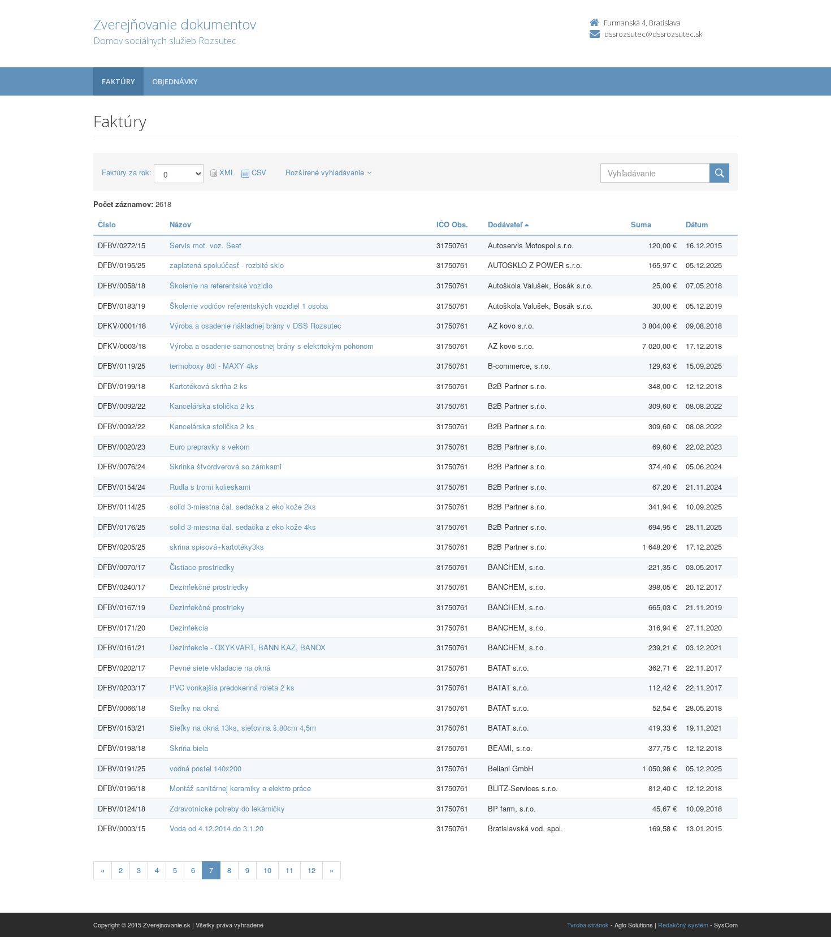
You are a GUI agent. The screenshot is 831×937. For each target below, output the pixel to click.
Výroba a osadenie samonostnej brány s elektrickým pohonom (272, 345)
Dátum (697, 224)
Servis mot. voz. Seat (205, 245)
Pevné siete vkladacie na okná (220, 667)
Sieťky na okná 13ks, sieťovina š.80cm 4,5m (243, 727)
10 (267, 870)
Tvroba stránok (588, 924)
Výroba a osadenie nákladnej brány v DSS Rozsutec (255, 325)
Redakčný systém (683, 924)
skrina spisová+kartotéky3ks (217, 546)
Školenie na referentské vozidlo (221, 285)
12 (311, 870)
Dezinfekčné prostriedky (209, 586)
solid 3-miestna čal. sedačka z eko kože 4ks (243, 526)
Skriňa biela (189, 747)
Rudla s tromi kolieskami (210, 486)
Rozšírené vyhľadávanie (324, 172)
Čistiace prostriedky (202, 567)
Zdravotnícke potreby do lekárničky (227, 808)
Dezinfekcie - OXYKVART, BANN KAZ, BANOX (248, 647)
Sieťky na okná (194, 707)
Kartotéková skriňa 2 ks (209, 386)
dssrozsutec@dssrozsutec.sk (653, 34)
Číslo (107, 224)
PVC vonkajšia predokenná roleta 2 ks (232, 687)
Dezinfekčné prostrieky (207, 607)
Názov (180, 224)
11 (289, 870)
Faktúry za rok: (127, 172)
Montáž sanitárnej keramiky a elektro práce (240, 788)
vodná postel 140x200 (205, 768)
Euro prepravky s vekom (210, 446)
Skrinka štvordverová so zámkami (226, 466)
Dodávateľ (506, 224)
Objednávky (175, 81)
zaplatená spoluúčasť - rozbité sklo (227, 265)
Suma (641, 224)
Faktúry (118, 81)
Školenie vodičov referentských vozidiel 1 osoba (249, 305)
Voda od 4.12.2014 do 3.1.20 (216, 828)
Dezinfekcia (189, 627)
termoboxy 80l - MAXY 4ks (214, 365)
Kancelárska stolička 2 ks (212, 405)
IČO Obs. (452, 224)
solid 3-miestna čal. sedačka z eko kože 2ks (243, 506)
